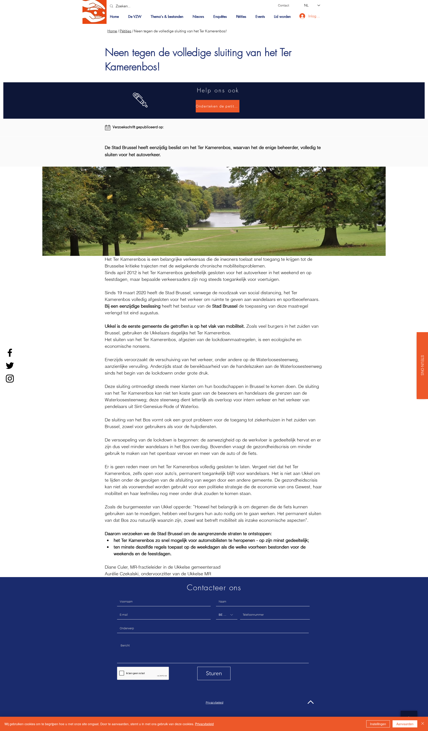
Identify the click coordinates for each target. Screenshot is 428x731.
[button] (168, 16)
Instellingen (378, 724)
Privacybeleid (204, 724)
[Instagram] (9, 378)
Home (112, 31)
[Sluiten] (422, 723)
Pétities (125, 31)
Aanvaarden (405, 724)
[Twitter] (9, 365)
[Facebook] (9, 352)
